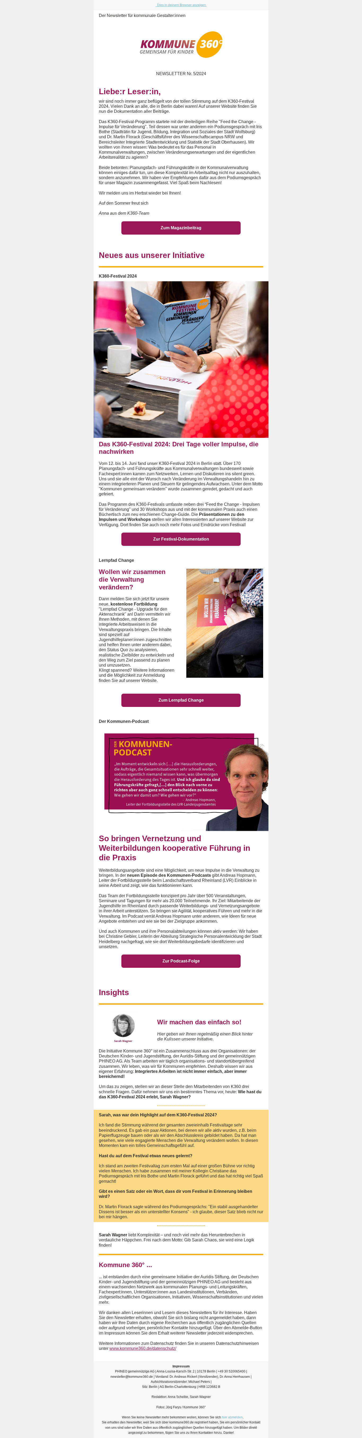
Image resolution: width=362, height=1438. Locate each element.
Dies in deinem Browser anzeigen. (181, 5)
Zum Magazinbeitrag (181, 228)
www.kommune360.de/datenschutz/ (142, 1348)
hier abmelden (232, 1417)
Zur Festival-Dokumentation (181, 539)
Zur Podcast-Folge (181, 961)
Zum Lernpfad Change (181, 700)
